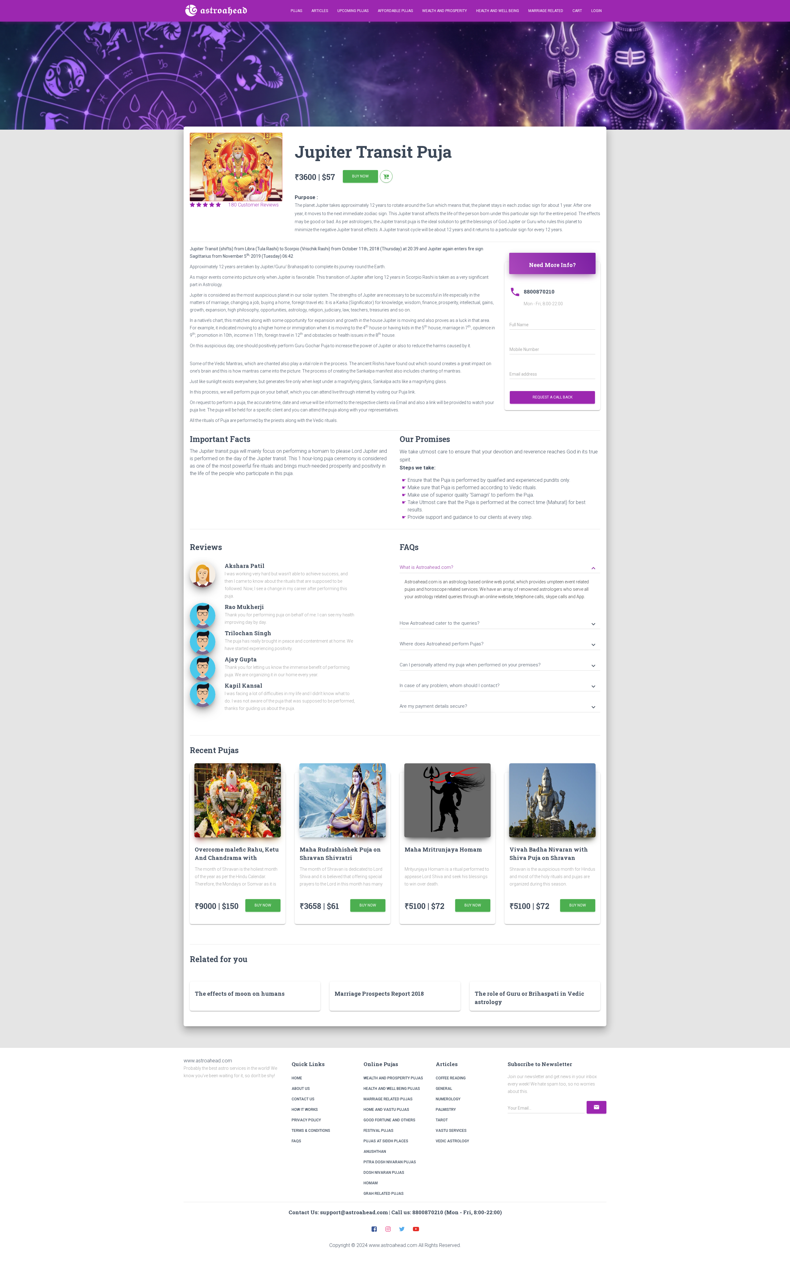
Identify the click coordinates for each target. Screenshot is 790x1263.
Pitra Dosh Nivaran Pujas (390, 1162)
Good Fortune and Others (389, 1120)
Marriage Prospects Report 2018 (379, 993)
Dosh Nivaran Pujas (384, 1172)
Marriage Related (545, 11)
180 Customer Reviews (252, 205)
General (444, 1088)
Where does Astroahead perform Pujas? (498, 644)
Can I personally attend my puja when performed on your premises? (498, 665)
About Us (301, 1088)
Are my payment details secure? (498, 706)
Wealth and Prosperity (444, 11)
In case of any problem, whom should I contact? (498, 686)
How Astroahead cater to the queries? (498, 623)
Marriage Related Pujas (388, 1099)
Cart (577, 11)
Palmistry (446, 1109)
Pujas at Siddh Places (386, 1141)
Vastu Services (451, 1130)
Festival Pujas (378, 1130)
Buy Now (360, 176)
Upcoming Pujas (352, 11)
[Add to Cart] (386, 176)
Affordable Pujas (395, 11)
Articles (319, 11)
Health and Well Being (497, 11)
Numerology (448, 1099)
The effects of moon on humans (240, 993)
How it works (305, 1109)
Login (596, 11)
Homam (371, 1183)
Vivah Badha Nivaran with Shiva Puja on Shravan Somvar (548, 858)
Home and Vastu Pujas (386, 1109)
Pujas (296, 11)
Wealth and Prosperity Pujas (393, 1078)
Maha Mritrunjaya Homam (443, 849)
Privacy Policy (306, 1120)
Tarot (442, 1120)
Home (297, 1078)
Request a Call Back (552, 397)
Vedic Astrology (452, 1141)
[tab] (500, 566)
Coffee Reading (451, 1078)
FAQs (296, 1141)
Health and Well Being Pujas (392, 1088)
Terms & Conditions (311, 1130)
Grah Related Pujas (384, 1193)
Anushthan (375, 1151)
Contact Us (303, 1099)
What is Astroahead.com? (498, 568)
